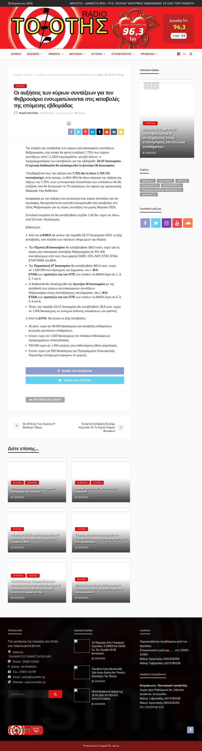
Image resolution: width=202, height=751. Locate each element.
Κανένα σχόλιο (66, 113)
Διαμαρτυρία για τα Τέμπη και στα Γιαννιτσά (95, 489)
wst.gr (115, 745)
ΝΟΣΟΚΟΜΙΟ (172, 185)
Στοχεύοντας (121, 54)
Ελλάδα (20, 86)
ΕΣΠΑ (182, 180)
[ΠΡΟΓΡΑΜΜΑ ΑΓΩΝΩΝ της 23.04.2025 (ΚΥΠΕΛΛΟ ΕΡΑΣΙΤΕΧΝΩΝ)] (82, 695)
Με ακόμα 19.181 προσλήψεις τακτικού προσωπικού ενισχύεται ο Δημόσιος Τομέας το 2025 (34, 538)
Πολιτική (32, 482)
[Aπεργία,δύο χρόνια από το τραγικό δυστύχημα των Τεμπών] (37, 480)
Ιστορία (96, 54)
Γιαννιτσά (165, 180)
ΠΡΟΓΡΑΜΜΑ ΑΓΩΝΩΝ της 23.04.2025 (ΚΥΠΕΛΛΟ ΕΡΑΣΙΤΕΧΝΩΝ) (107, 695)
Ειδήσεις (33, 54)
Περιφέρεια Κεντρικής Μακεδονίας (161, 190)
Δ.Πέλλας (82, 482)
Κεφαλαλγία (150, 185)
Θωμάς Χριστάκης (28, 113)
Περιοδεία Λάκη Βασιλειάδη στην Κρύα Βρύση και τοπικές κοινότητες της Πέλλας (108, 672)
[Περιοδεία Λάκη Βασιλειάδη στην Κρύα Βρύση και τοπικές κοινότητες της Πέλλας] (82, 672)
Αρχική (16, 54)
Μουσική (75, 54)
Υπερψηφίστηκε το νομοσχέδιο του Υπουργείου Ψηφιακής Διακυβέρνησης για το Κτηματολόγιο (100, 538)
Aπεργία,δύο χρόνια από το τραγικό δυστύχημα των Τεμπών (33, 489)
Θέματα (54, 54)
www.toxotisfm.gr (35, 682)
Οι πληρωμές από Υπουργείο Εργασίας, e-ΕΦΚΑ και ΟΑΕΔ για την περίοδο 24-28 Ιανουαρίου (108, 648)
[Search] (190, 54)
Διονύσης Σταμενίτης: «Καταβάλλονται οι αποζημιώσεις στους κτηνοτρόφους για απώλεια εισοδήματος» (164, 138)
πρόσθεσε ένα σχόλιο (47, 399)
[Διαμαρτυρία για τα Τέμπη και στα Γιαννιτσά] (101, 480)
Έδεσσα (148, 180)
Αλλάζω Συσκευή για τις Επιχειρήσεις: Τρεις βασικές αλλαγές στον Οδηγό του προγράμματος (98, 588)
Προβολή (147, 54)
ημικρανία (149, 194)
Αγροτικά (18, 575)
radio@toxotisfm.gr (33, 677)
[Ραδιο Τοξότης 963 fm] (85, 27)
